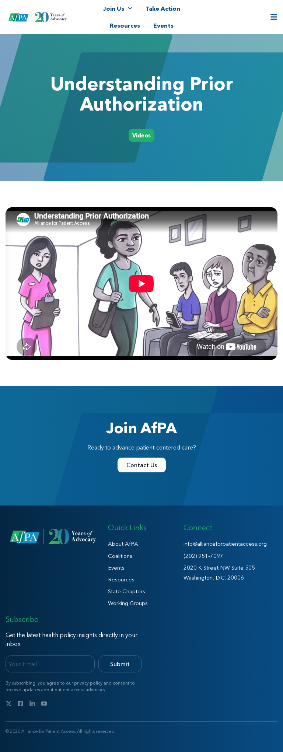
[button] (141, 135)
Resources (125, 25)
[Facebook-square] (20, 703)
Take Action (163, 8)
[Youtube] (44, 703)
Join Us (113, 8)
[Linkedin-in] (32, 703)
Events (163, 25)
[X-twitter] (9, 703)
